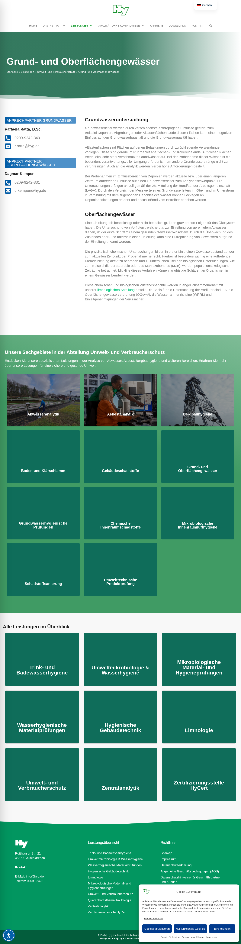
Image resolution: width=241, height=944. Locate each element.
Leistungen (79, 25)
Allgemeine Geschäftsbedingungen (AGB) (190, 871)
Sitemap (166, 853)
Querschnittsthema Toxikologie (109, 900)
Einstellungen (222, 928)
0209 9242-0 (35, 881)
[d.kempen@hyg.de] (8, 190)
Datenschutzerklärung (193, 937)
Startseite (12, 71)
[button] (211, 25)
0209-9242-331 (27, 182)
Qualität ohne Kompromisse (119, 25)
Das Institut (52, 25)
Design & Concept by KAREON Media (120, 938)
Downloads (177, 25)
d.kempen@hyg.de (30, 190)
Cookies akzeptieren (157, 928)
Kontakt (197, 25)
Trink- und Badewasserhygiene (109, 853)
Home (33, 25)
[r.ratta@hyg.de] (8, 146)
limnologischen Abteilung (116, 290)
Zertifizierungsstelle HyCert (107, 912)
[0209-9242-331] (8, 182)
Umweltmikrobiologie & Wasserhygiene (115, 859)
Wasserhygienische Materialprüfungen (115, 865)
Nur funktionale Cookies (190, 928)
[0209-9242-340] (8, 138)
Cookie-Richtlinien (170, 937)
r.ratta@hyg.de (27, 146)
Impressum (211, 937)
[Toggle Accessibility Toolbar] (8, 935)
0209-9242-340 (27, 138)
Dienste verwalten (153, 918)
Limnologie (95, 877)
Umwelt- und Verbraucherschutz (56, 71)
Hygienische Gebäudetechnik (108, 871)
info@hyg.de (35, 876)
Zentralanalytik (98, 906)
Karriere (156, 25)
